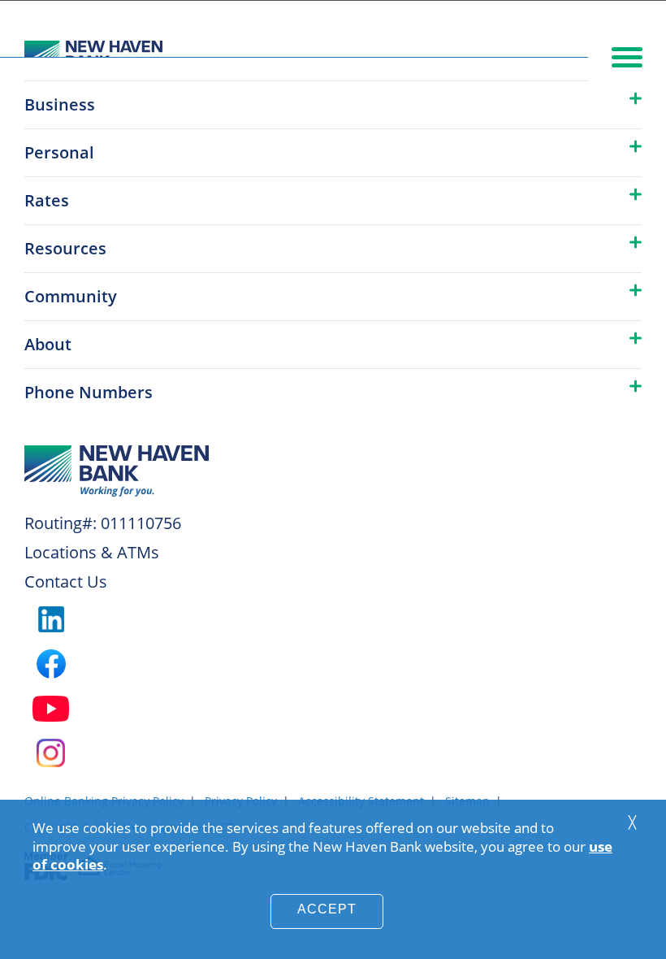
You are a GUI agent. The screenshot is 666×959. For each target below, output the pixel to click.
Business (59, 104)
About (47, 344)
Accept (327, 909)
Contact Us (65, 581)
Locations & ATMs (91, 552)
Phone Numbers (88, 392)
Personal (59, 152)
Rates (46, 200)
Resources (65, 248)
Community (70, 296)
